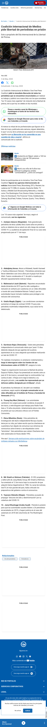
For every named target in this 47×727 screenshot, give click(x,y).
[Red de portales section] (44, 681)
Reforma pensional (26, 8)
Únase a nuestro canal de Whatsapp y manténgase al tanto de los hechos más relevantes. (23, 111)
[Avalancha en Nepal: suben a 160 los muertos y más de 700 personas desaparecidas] (7, 156)
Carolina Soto (14, 8)
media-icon (23, 723)
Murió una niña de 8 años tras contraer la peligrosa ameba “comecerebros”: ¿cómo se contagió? (28, 171)
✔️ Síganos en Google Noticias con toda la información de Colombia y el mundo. (24, 208)
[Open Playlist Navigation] (44, 723)
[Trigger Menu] (3, 3)
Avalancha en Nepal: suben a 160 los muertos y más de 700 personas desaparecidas (30, 158)
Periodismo (24, 559)
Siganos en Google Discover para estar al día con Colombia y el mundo (25, 120)
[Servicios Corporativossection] (44, 686)
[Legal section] (44, 692)
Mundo (11, 21)
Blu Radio (4, 21)
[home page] (23, 644)
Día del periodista (9, 559)
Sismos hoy (38, 8)
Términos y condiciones (12, 700)
